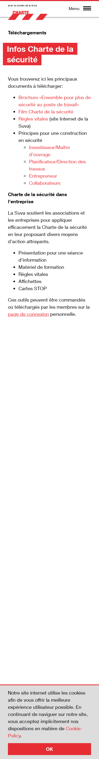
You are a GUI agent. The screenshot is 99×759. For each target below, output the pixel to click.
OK (49, 749)
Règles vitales (33, 119)
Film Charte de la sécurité (45, 111)
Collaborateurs (44, 183)
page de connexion (28, 314)
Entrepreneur (43, 176)
